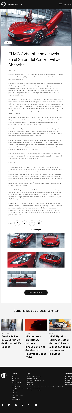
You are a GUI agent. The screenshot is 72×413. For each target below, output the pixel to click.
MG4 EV (14, 380)
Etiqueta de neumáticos (33, 389)
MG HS (14, 385)
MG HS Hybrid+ (16, 387)
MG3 (13, 376)
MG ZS (14, 397)
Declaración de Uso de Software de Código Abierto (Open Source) (45, 387)
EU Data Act (30, 385)
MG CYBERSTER (16, 382)
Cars (8, 43)
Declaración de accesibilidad (34, 391)
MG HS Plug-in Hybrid (18, 389)
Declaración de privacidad (34, 376)
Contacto (67, 380)
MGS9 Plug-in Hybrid (17, 395)
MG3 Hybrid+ (15, 378)
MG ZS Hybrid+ (16, 399)
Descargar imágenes (35, 293)
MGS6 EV (14, 393)
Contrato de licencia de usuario (35, 380)
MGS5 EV (14, 391)
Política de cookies (32, 378)
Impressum (30, 382)
